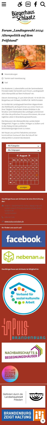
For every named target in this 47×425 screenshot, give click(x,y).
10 (14, 171)
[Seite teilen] (42, 420)
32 (10, 167)
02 (36, 164)
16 (36, 171)
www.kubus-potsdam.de (14, 221)
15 (33, 171)
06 (25, 167)
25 (18, 178)
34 (10, 175)
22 (33, 175)
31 (10, 164)
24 (14, 178)
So (37, 160)
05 (22, 167)
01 (33, 164)
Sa (33, 160)
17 (14, 175)
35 (10, 178)
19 (22, 175)
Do (25, 160)
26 (22, 178)
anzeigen (23, 187)
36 (10, 182)
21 (29, 175)
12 (22, 171)
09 (36, 167)
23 (36, 175)
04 (18, 167)
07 (29, 167)
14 (29, 171)
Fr (29, 160)
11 (18, 171)
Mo (14, 160)
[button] (20, 4)
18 (18, 175)
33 (10, 171)
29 (33, 178)
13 (25, 171)
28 (29, 178)
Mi (22, 160)
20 (25, 175)
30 (36, 178)
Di (18, 160)
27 (25, 178)
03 (14, 167)
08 (33, 167)
